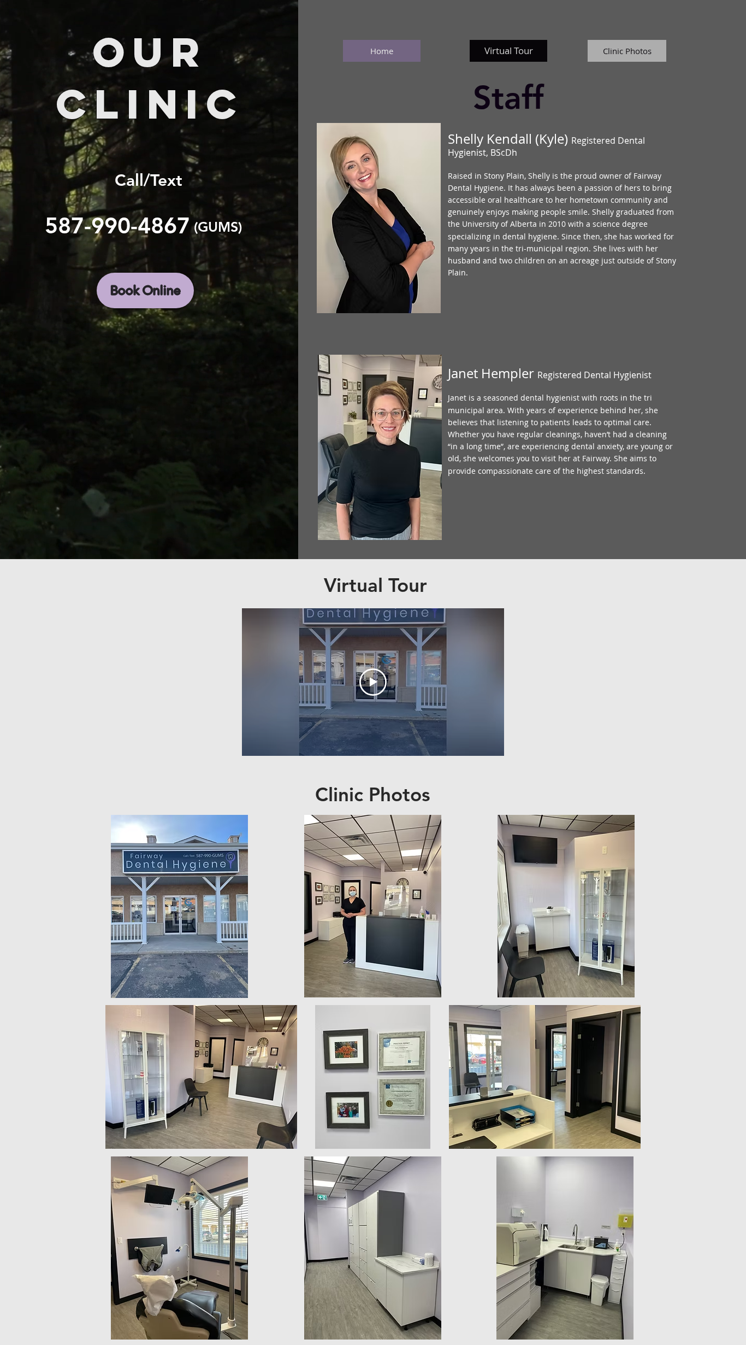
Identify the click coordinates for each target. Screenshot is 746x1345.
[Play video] (373, 682)
